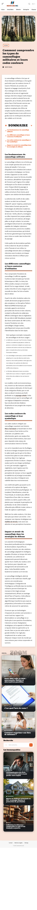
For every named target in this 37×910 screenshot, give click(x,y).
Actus (6, 45)
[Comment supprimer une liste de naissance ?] (18, 723)
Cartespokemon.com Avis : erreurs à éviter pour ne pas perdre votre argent (16, 774)
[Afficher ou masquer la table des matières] (30, 126)
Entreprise (9, 676)
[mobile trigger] (3, 4)
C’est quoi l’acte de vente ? (16, 708)
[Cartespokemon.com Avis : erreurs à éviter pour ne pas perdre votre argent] (18, 765)
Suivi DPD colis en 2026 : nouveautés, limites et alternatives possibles (15, 680)
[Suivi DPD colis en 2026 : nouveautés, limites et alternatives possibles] (18, 670)
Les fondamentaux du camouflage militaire (18, 130)
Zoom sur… (18, 653)
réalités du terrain (11, 521)
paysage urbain (21, 395)
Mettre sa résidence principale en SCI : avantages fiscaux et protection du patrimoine (18, 800)
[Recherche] (29, 4)
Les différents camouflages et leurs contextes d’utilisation (18, 135)
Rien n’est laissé (10, 428)
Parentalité (9, 730)
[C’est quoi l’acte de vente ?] (18, 697)
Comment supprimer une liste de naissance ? (17, 733)
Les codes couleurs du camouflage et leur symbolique (19, 140)
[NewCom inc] (12, 4)
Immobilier (11, 796)
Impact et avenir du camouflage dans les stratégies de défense (19, 146)
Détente (10, 770)
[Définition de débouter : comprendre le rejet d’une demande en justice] (18, 818)
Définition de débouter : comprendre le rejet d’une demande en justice (15, 826)
